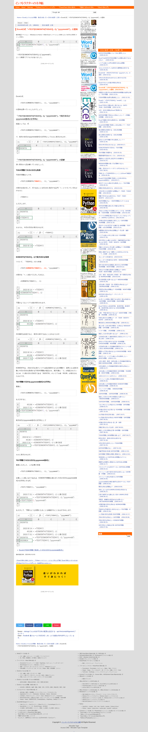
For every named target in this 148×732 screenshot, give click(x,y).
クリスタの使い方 (121, 710)
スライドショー (104, 672)
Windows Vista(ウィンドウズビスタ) (109, 696)
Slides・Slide (108, 668)
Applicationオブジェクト (26, 694)
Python (81, 704)
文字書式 (34, 657)
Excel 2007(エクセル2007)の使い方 (109, 683)
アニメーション (113, 672)
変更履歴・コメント (56, 668)
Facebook (29, 625)
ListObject (22, 695)
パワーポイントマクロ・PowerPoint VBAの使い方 (93, 665)
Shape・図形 (46, 668)
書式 (83, 663)
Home (17, 7)
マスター (114, 668)
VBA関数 (31, 692)
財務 (51, 687)
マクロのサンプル (52, 692)
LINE (47, 625)
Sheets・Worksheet (51, 694)
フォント (41, 666)
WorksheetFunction (25, 697)
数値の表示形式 (32, 682)
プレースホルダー (96, 670)
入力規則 (22, 708)
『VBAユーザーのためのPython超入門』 (90, 714)
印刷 (24, 657)
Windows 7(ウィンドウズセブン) (90, 696)
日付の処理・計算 (54, 17)
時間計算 (28, 687)
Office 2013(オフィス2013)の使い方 (110, 690)
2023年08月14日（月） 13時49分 (28, 25)
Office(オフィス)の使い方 (86, 676)
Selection (36, 664)
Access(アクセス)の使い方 (86, 674)
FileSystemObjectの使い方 (86, 655)
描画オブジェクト (42, 657)
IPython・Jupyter (86, 708)
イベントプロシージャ (40, 692)
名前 (28, 673)
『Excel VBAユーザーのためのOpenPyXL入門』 (92, 716)
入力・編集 (23, 656)
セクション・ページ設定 (33, 656)
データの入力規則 (47, 677)
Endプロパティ (33, 704)
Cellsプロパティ (24, 704)
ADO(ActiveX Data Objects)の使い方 (113, 674)
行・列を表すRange (37, 706)
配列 (27, 692)
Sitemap (30, 7)
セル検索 (51, 708)
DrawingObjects (41, 699)
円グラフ (33, 675)
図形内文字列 (32, 699)
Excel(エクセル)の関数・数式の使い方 (34, 17)
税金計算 (56, 687)
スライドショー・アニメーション (94, 663)
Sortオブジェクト (30, 695)
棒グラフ (27, 675)
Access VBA (98, 674)
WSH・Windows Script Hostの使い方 (89, 657)
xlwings (91, 706)
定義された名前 (35, 697)
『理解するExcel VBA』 (87, 7)
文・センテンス (34, 666)
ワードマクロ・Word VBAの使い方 (26, 660)
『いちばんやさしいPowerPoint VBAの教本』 (29, 712)
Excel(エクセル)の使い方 (24, 671)
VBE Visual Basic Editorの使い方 (88, 653)
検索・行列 (41, 687)
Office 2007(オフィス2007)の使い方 (89, 681)
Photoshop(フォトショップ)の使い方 (105, 710)
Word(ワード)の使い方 (23, 653)
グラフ (21, 675)
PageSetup (49, 699)
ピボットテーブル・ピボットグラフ (32, 677)
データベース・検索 (36, 673)
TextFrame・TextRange (88, 672)
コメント (36, 708)
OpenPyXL (85, 706)
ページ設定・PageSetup (39, 663)
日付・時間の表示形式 (42, 682)
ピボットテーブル (44, 697)
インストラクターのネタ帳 (29, 3)
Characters (59, 695)
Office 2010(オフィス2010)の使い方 (89, 690)
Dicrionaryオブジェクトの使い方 (104, 655)
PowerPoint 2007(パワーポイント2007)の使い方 (94, 685)
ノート (97, 672)
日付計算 (22, 687)
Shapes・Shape (24, 699)
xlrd (95, 706)
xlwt (98, 706)
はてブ (38, 625)
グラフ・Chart (40, 695)
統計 (64, 687)
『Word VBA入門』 (103, 7)
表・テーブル (38, 668)
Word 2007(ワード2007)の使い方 (90, 683)
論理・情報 (34, 687)
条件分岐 (22, 692)
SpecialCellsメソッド (25, 706)
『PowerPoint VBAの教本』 (67, 7)
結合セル (57, 708)
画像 (111, 670)
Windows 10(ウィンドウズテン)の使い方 (114, 697)
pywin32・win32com (112, 708)
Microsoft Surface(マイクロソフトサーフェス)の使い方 (96, 701)
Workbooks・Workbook (39, 694)
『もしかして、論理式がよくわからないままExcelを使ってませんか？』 (36, 717)
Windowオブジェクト (50, 666)
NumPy (102, 706)
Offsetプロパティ (42, 704)
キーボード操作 (40, 675)
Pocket (56, 625)
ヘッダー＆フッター (58, 663)
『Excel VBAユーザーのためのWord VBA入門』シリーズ (32, 714)
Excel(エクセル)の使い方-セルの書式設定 (28, 679)
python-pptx (103, 708)
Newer (20, 23)
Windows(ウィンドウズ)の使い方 (88, 691)
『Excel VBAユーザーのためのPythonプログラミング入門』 (95, 712)
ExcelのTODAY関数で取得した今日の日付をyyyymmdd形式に (41, 550)
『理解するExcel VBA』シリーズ (26, 716)
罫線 (41, 708)
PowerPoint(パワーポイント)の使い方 (89, 660)
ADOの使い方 (102, 653)
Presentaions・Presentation (89, 668)
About (23, 7)
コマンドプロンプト (112, 694)
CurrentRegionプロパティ (54, 704)
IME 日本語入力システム (88, 694)
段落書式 (28, 657)
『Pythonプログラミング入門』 (45, 7)
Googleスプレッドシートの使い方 (88, 659)
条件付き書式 (23, 682)
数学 (61, 687)
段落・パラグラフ (24, 666)
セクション (49, 663)
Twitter (20, 625)
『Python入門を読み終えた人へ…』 (89, 718)
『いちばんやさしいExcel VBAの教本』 (27, 710)
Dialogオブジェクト (58, 699)
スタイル (42, 664)
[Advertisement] (47, 79)
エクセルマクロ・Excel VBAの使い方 (27, 689)
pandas (107, 706)
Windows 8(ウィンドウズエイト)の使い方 (92, 697)
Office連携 (22, 668)
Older (26, 23)
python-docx (95, 708)
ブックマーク (30, 668)
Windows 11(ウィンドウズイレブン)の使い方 (93, 699)
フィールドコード (45, 656)
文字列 (47, 687)
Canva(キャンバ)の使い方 (86, 710)
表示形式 (45, 706)
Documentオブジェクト (26, 663)
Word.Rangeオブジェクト (26, 664)
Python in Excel (114, 706)
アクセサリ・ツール (101, 694)
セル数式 (45, 708)
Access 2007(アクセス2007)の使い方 (91, 687)
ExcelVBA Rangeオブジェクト (25, 702)
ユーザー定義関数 (54, 697)
